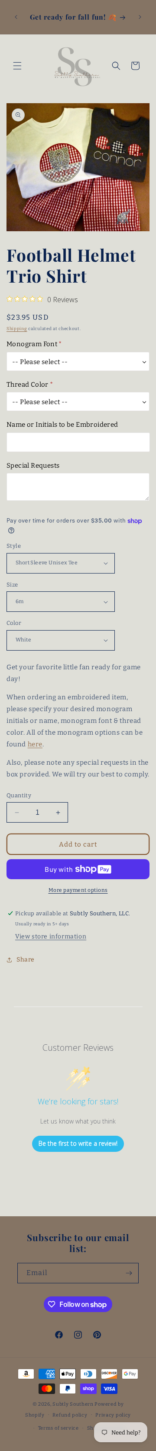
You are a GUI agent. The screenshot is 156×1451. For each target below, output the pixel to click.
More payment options (78, 890)
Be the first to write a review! (78, 1143)
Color (13, 623)
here (35, 744)
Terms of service (58, 1428)
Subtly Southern (73, 1404)
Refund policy (69, 1415)
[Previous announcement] (16, 17)
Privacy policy (113, 1415)
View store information (50, 936)
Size (12, 584)
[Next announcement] (140, 17)
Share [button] (25, 959)
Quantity (18, 795)
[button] (17, 65)
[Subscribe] (128, 1273)
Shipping (16, 328)
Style (13, 546)
